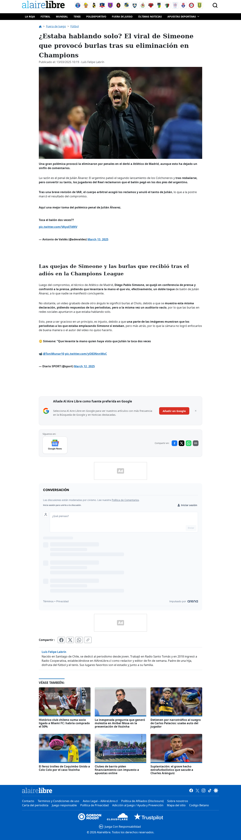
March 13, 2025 (98, 239)
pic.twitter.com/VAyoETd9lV (58, 227)
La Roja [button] (30, 16)
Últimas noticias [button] (150, 16)
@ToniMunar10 (53, 354)
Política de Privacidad (94, 805)
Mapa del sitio (176, 805)
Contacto (28, 801)
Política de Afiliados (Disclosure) (142, 801)
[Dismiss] (195, 411)
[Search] (215, 5)
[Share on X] (181, 443)
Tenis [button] (77, 16)
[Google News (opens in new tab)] (55, 445)
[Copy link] (195, 443)
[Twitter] (197, 790)
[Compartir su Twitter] (70, 640)
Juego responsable (64, 805)
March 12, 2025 (84, 366)
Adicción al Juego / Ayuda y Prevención (137, 805)
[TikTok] (210, 790)
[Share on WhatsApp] (188, 443)
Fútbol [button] (45, 16)
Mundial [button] (62, 16)
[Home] (44, 5)
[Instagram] (203, 790)
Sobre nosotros (177, 801)
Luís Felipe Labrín (54, 652)
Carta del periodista (35, 805)
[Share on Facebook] (174, 443)
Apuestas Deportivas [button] (181, 16)
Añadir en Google (174, 411)
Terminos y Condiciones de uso (58, 801)
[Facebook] (191, 790)
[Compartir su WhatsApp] (79, 640)
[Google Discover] (216, 790)
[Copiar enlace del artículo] (88, 640)
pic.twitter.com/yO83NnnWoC (86, 354)
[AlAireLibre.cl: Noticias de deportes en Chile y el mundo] (37, 790)
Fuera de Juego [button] (122, 16)
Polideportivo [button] (96, 16)
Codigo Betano (199, 805)
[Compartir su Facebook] (61, 640)
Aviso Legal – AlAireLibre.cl (100, 801)
